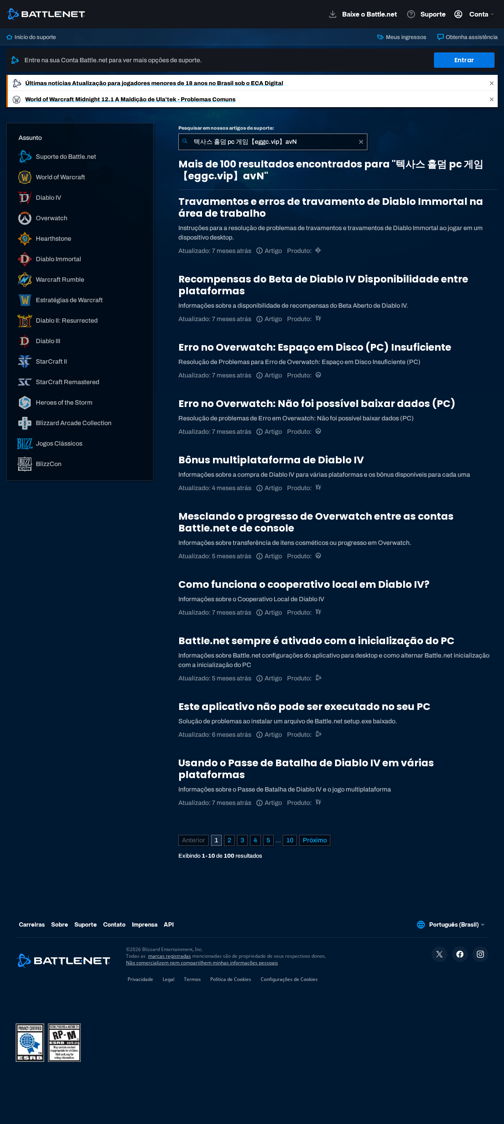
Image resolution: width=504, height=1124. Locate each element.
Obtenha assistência (471, 37)
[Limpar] (361, 142)
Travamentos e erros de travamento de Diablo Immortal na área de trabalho (330, 207)
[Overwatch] (318, 375)
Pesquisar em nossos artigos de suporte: (226, 128)
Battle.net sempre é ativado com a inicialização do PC (316, 641)
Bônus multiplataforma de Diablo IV (271, 460)
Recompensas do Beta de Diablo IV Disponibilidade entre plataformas (323, 285)
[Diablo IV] (318, 319)
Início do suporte (34, 37)
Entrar (464, 60)
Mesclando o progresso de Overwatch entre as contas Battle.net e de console (316, 522)
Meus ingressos (405, 37)
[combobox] (272, 142)
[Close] (492, 83)
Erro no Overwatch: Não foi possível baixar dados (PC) (317, 404)
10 (289, 840)
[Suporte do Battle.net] (318, 678)
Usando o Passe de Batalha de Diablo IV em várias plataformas (306, 769)
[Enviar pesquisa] (184, 142)
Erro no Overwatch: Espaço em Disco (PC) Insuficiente (314, 347)
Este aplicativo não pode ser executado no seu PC (304, 706)
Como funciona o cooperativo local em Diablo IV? (304, 584)
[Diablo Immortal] (318, 250)
